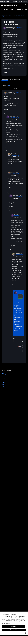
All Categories (4, 374)
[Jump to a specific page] (24, 89)
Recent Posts (4, 376)
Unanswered (14, 380)
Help (2, 384)
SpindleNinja (10, 92)
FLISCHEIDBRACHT (11, 27)
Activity (3, 378)
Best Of (3, 386)
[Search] (25, 5)
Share (5, 72)
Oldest (9, 85)
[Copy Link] (13, 29)
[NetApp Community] (9, 5)
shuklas (16, 214)
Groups (3, 382)
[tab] (5, 79)
